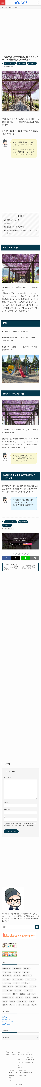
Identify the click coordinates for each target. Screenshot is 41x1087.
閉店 (34, 1005)
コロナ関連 (27, 976)
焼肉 (5, 1001)
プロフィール (9, 1052)
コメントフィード (7, 1022)
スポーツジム (18, 979)
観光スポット (32, 63)
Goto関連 (6, 968)
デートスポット (30, 1059)
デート (16, 983)
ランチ (18, 990)
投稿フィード (6, 1019)
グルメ (20, 1052)
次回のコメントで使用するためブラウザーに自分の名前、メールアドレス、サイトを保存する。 (21, 824)
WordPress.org (6, 1024)
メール (7, 809)
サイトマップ (22, 1075)
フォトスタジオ (21, 986)
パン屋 (25, 983)
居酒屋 (19, 997)
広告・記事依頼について (25, 1072)
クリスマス (7, 976)
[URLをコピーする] (34, 558)
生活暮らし (22, 1001)
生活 (12, 1001)
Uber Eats (17, 968)
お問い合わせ (22, 1070)
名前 (6, 802)
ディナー (7, 983)
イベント (7, 972)
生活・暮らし (12, 1070)
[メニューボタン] (2, 2)
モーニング (7, 990)
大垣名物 (31, 994)
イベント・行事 (13, 1072)
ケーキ (17, 976)
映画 (28, 997)
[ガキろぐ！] (20, 2)
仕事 (15, 994)
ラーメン (28, 990)
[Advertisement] (20, 30)
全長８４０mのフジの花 (15, 227)
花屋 (5, 1005)
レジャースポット (10, 63)
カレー (26, 972)
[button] (6, 558)
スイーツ (6, 979)
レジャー (6, 994)
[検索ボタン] (38, 2)
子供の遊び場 (21, 63)
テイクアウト (31, 979)
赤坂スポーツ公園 (13, 220)
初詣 (22, 994)
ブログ (33, 986)
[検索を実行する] (37, 927)
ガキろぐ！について (11, 1054)
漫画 (35, 997)
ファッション (8, 986)
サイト (6, 816)
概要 (8, 223)
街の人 (13, 1005)
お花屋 (27, 968)
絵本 (31, 1001)
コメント (7, 777)
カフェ (16, 972)
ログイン (5, 1017)
